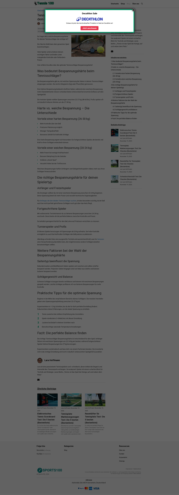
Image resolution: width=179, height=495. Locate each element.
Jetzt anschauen (89, 28)
